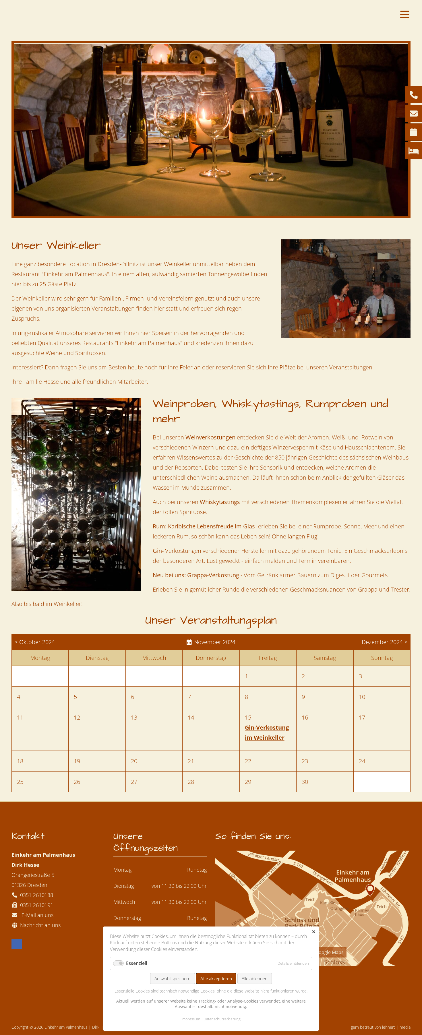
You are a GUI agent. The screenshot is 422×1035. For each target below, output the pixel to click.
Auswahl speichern (172, 978)
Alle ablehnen (255, 978)
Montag (122, 869)
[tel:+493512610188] (413, 95)
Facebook (16, 944)
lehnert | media (396, 1027)
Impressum (190, 1019)
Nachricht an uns (39, 925)
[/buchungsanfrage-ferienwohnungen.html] (413, 151)
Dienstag (123, 885)
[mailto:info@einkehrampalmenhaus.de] (413, 113)
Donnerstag (127, 917)
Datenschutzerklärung (222, 1019)
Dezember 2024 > (384, 642)
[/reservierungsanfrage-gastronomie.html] (413, 132)
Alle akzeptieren (216, 978)
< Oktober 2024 (35, 642)
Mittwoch (124, 901)
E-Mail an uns (36, 915)
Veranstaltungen (350, 367)
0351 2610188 (36, 894)
